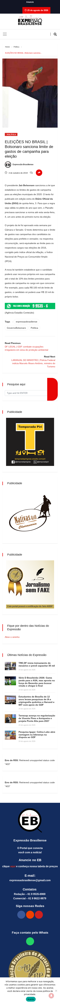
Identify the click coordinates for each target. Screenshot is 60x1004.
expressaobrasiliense (26, 321)
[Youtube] (39, 915)
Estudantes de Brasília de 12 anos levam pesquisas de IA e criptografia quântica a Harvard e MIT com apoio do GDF (36, 700)
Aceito (31, 999)
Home (7, 47)
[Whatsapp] (30, 941)
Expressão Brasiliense (22, 164)
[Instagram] (30, 915)
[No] (56, 990)
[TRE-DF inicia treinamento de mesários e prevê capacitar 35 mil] (10, 666)
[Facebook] (21, 915)
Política (16, 47)
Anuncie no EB (30, 860)
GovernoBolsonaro (16, 328)
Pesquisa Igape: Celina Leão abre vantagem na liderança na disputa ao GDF (37, 735)
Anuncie (30, 2)
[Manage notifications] (51, 995)
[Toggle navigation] (4, 34)
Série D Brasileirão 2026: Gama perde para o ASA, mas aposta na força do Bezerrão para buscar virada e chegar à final (37, 681)
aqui (13, 866)
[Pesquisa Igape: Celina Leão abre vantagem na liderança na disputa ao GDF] (10, 735)
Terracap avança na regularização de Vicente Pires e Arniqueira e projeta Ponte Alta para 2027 (37, 718)
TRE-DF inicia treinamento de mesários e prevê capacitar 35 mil (37, 664)
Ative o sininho (12, 637)
